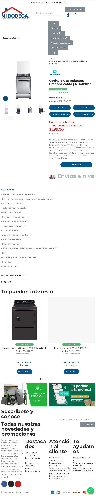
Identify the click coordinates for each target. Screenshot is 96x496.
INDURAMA (61, 98)
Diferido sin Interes (84, 114)
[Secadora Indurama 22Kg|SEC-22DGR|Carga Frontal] (24, 320)
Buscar (59, 13)
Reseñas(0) (6, 282)
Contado (60, 108)
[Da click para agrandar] (5, 98)
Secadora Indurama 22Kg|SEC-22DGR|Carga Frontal (24, 348)
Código (52, 101)
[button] (75, 9)
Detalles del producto (13, 275)
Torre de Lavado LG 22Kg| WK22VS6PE (71, 348)
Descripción (7, 190)
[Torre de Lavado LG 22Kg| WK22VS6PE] (71, 320)
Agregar (76, 165)
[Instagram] (11, 484)
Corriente (84, 108)
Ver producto (24, 371)
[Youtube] (18, 484)
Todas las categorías (24, 354)
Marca (52, 98)
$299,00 (56, 129)
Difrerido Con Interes (60, 114)
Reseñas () (64, 92)
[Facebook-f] (4, 484)
